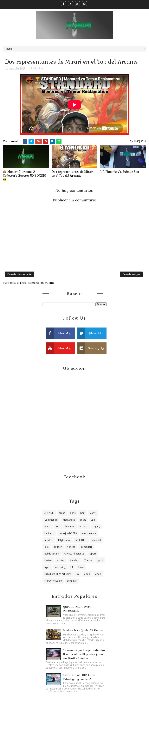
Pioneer (71, 546)
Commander (51, 519)
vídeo (98, 574)
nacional (96, 540)
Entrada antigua (131, 274)
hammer (70, 526)
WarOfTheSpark (53, 580)
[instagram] (84, 3)
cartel (93, 513)
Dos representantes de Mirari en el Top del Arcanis (73, 173)
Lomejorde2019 (68, 533)
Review (48, 560)
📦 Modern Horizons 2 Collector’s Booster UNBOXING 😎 (24, 175)
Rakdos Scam (51, 553)
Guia (58, 526)
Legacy (96, 526)
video (41, 68)
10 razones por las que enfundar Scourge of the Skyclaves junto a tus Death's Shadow (84, 654)
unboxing (60, 567)
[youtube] (77, 3)
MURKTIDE (81, 540)
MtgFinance (64, 540)
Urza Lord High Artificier (57, 574)
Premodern (86, 546)
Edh (93, 519)
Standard (74, 560)
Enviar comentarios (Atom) (37, 283)
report (92, 553)
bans (72, 513)
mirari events (88, 533)
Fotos (47, 526)
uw (77, 574)
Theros (88, 560)
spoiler (61, 560)
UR (72, 567)
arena (62, 513)
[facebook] (63, 3)
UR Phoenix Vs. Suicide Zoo (119, 172)
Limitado (49, 533)
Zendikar (72, 580)
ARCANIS (49, 513)
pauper (58, 546)
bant (82, 513)
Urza (81, 567)
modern (48, 540)
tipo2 (33, 68)
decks (83, 519)
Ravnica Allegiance (74, 553)
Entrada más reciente (19, 274)
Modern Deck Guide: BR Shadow (83, 630)
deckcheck (69, 519)
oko (46, 546)
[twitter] (70, 3)
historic (84, 526)
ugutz (47, 567)
